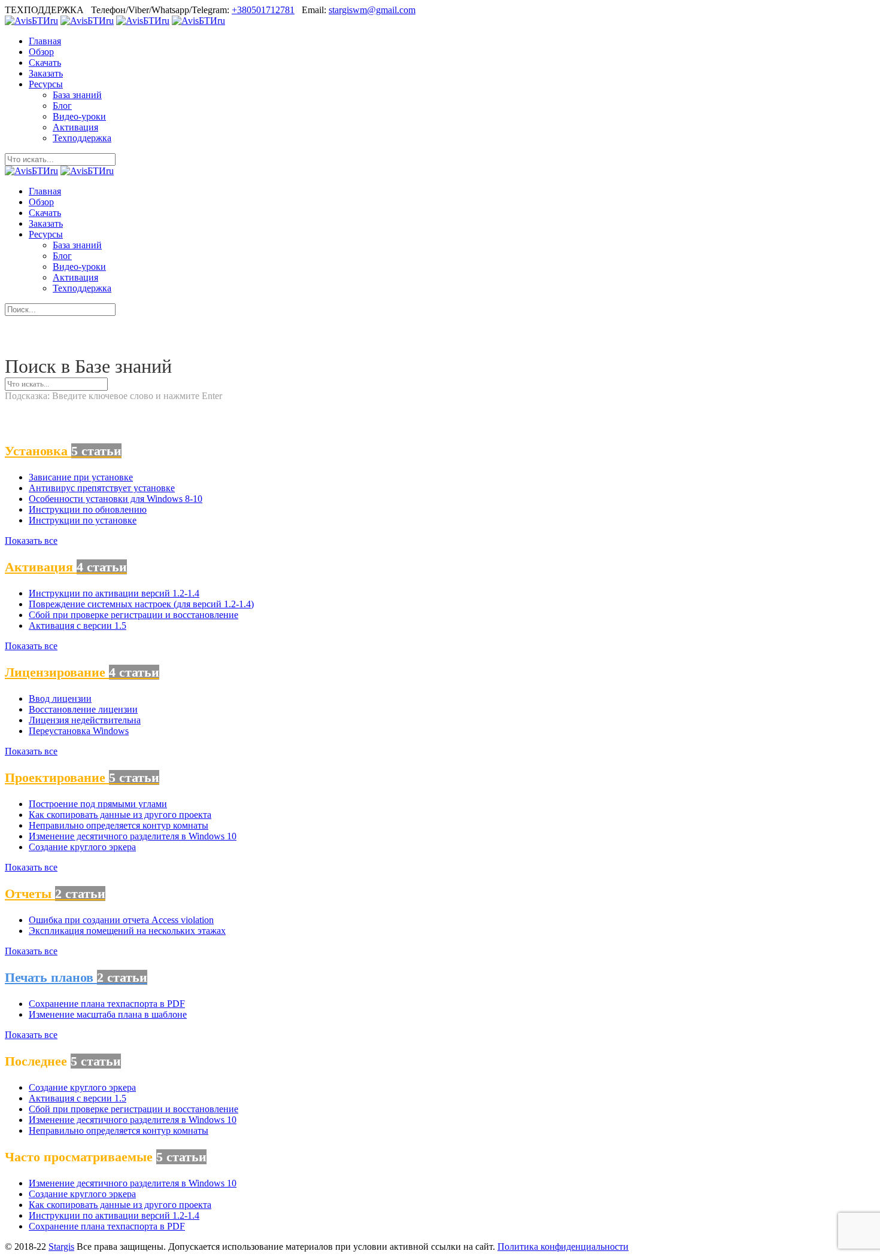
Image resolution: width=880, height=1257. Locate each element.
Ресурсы (46, 84)
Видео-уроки (79, 116)
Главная (45, 41)
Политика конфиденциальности (563, 1246)
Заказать (46, 73)
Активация (75, 127)
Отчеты (55, 893)
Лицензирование (82, 672)
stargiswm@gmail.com (372, 10)
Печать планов (76, 977)
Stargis (61, 1246)
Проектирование (82, 777)
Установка (63, 450)
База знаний (77, 95)
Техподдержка (82, 138)
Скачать (45, 62)
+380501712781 (263, 10)
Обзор (41, 52)
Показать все (31, 540)
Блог (62, 106)
